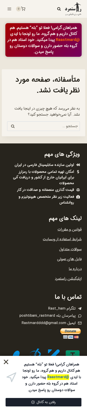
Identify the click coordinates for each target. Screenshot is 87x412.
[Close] (6, 362)
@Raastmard (68, 40)
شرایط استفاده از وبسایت (62, 239)
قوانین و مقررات (70, 229)
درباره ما (75, 269)
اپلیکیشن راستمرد (68, 279)
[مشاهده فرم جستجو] (59, 9)
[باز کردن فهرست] (9, 8)
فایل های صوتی (69, 259)
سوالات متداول (70, 249)
